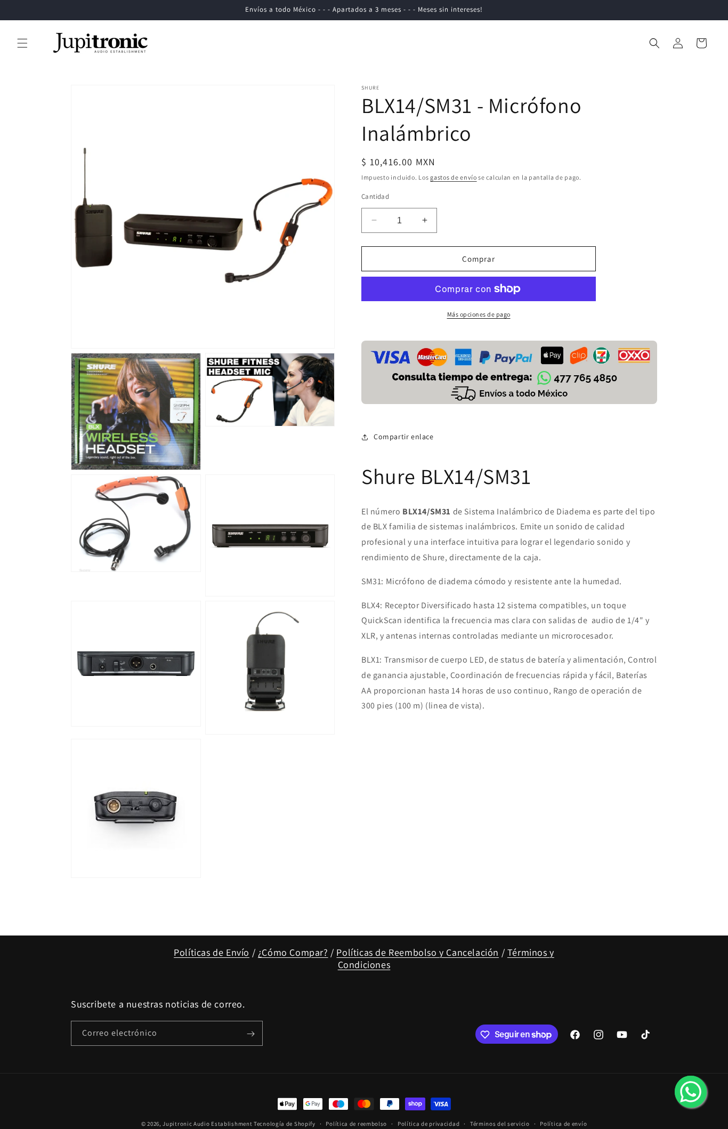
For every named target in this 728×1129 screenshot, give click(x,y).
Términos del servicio (500, 1123)
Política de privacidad (428, 1123)
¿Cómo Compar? (293, 952)
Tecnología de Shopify (285, 1123)
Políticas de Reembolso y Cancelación (417, 952)
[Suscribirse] (250, 1033)
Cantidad (375, 195)
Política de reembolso (356, 1123)
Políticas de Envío (211, 952)
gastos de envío (453, 177)
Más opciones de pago (479, 314)
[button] (22, 43)
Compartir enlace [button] (404, 436)
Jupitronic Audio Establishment (207, 1123)
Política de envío (563, 1123)
